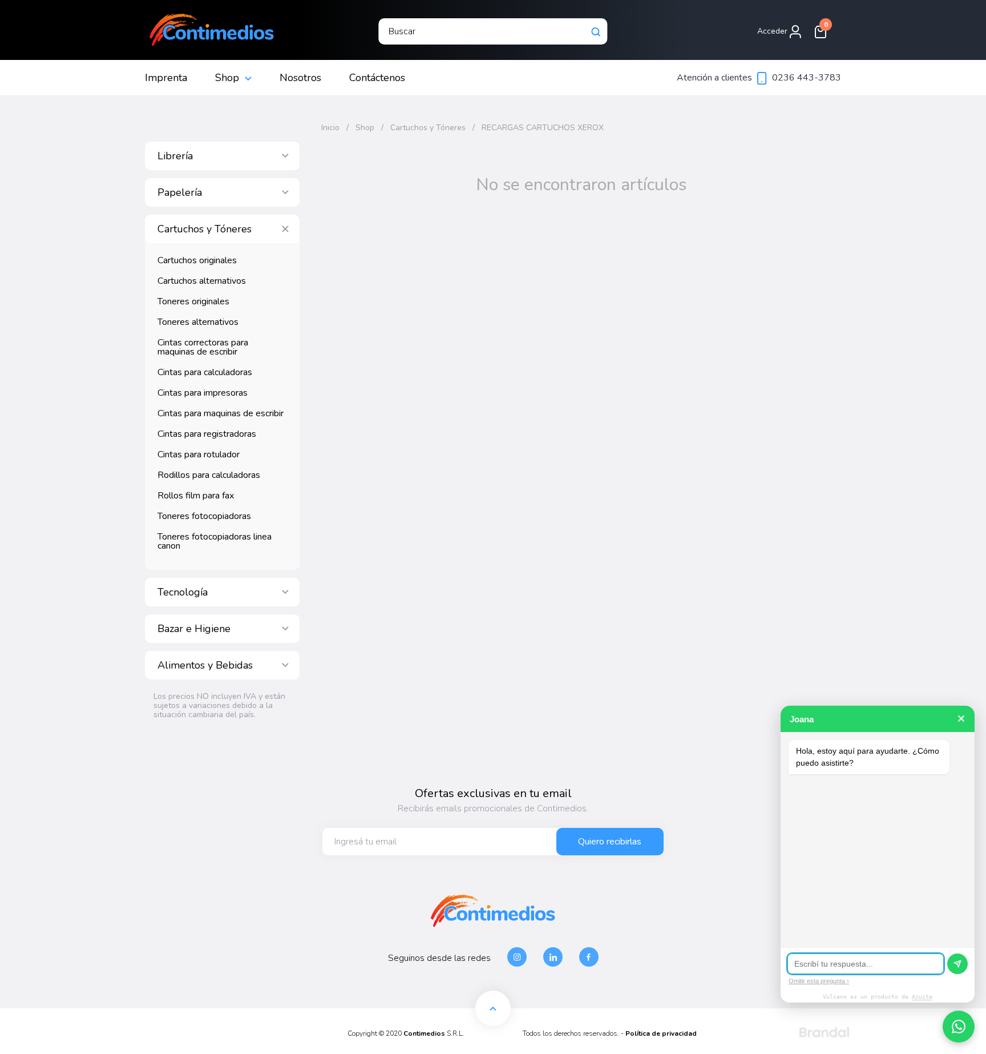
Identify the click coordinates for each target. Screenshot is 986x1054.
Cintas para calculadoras (204, 372)
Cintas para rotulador (198, 454)
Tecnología (182, 592)
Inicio (330, 128)
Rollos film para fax (195, 495)
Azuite (922, 996)
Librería (175, 156)
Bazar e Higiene (194, 628)
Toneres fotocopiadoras (204, 516)
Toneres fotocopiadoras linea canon (214, 541)
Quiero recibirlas (609, 841)
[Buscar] (596, 31)
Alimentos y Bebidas (205, 665)
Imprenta (166, 78)
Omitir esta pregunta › (819, 980)
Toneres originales (193, 301)
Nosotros (300, 78)
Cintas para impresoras (202, 393)
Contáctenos (377, 78)
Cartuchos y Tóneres (204, 229)
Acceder (773, 31)
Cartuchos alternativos (201, 281)
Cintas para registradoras (206, 434)
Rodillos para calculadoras (208, 475)
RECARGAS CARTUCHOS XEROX (543, 128)
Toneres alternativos (198, 322)
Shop (227, 78)
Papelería (179, 192)
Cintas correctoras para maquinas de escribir (202, 347)
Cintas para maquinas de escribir (220, 413)
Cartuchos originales (197, 260)
